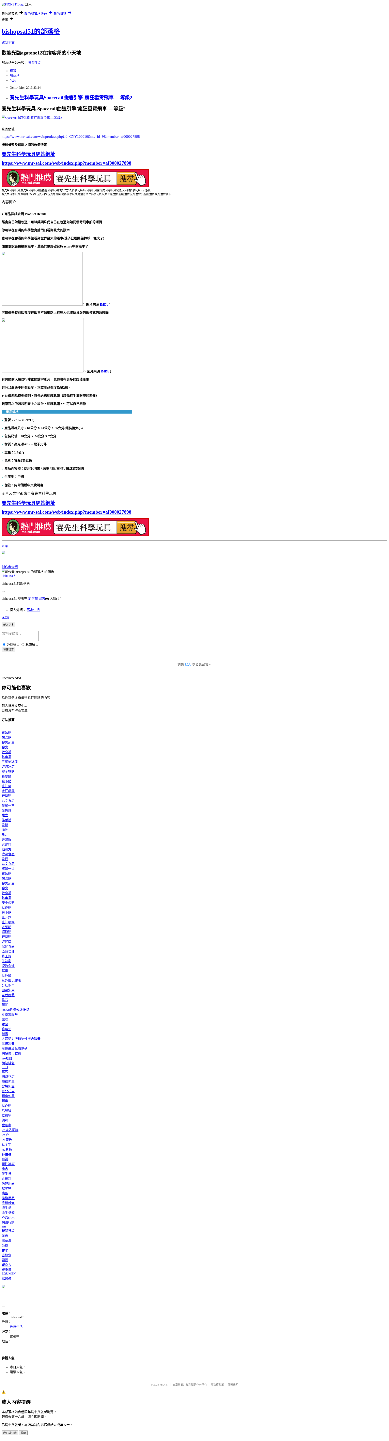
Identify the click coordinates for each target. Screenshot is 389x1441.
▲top (5, 617)
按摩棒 (6, 1188)
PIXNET (164, 1384)
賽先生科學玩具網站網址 (28, 154)
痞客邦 (33, 598)
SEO (5, 1067)
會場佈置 (8, 1086)
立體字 (6, 1115)
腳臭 (5, 747)
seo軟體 (7, 1058)
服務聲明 (233, 1384)
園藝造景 (8, 990)
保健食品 (8, 946)
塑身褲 (6, 1269)
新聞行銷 (8, 1231)
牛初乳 (6, 961)
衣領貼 (6, 732)
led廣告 (7, 1139)
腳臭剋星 (8, 742)
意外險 (6, 975)
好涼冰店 (8, 766)
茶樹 (5, 1245)
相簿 (13, 71)
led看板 (7, 1149)
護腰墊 (6, 1029)
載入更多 (8, 624)
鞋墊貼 (6, 796)
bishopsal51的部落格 (31, 31)
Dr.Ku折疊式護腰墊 (15, 1009)
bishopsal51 (9, 575)
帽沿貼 (6, 737)
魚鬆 (5, 825)
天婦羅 (6, 839)
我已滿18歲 (10, 1433)
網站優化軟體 (11, 1053)
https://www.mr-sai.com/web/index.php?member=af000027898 (66, 163)
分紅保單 (8, 985)
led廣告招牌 (10, 1130)
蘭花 (5, 1005)
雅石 (5, 1000)
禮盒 (5, 815)
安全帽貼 (8, 771)
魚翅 (5, 859)
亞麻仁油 (8, 951)
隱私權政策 (217, 1384)
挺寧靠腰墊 (10, 1014)
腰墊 (5, 1024)
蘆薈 (5, 1235)
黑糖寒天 (8, 1043)
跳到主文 (8, 42)
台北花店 (8, 1091)
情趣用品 (8, 1183)
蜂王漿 (6, 956)
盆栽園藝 (8, 995)
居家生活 (33, 610)
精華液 (6, 1240)
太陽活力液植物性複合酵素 (21, 1039)
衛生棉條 (8, 1212)
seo (4, 1226)
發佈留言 (8, 649)
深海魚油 (8, 966)
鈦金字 (6, 1144)
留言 (42, 598)
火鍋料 (6, 844)
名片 (13, 80)
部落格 (14, 75)
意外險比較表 (11, 980)
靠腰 (5, 1019)
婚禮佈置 (8, 1081)
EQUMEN (9, 1273)
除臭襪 (6, 752)
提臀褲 (6, 1278)
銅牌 (5, 1120)
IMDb (103, 304)
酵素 (5, 971)
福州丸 (6, 849)
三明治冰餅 (10, 762)
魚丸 (5, 834)
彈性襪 (6, 1154)
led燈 (5, 1135)
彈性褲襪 (8, 1164)
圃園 (5, 1260)
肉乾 (5, 830)
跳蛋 (5, 1193)
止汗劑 (6, 786)
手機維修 (8, 1203)
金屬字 (6, 1125)
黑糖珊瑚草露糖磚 (15, 1048)
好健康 (6, 941)
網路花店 (8, 1076)
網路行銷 (8, 1222)
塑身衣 (6, 1265)
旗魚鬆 (6, 810)
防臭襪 (6, 757)
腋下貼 (6, 781)
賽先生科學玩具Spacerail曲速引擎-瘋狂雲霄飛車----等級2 (71, 97)
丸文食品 (8, 800)
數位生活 (34, 62)
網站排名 (8, 1063)
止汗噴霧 (8, 791)
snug (5, 545)
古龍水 (6, 1255)
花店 (5, 1071)
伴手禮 (6, 820)
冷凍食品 (8, 854)
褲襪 (5, 1159)
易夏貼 (6, 776)
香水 (5, 1250)
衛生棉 (6, 1208)
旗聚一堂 (8, 805)
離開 (23, 1433)
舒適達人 (8, 1217)
